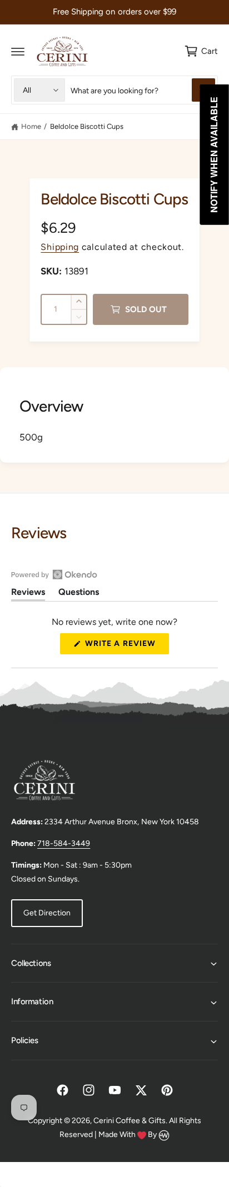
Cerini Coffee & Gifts (129, 1120)
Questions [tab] (78, 594)
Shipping (60, 247)
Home (31, 126)
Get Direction (47, 913)
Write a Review (123, 646)
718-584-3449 (63, 843)
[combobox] (143, 90)
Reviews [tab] (28, 594)
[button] (18, 51)
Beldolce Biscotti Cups (86, 126)
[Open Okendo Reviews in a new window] (54, 574)
